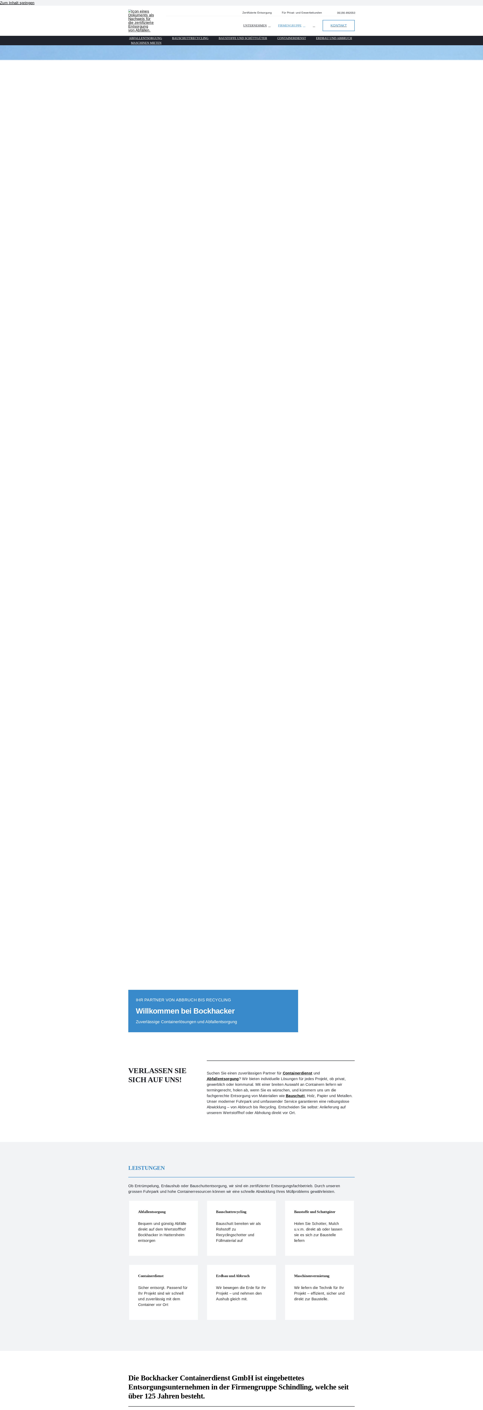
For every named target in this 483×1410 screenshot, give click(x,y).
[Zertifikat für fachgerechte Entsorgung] (141, 11)
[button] (314, 25)
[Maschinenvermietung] (319, 1292)
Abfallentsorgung (223, 1079)
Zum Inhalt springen (17, 3)
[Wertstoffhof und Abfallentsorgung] (163, 1228)
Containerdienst (297, 1073)
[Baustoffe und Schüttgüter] (319, 1228)
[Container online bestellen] (163, 1292)
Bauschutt (295, 1096)
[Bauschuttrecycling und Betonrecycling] (241, 1228)
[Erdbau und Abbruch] (241, 1292)
